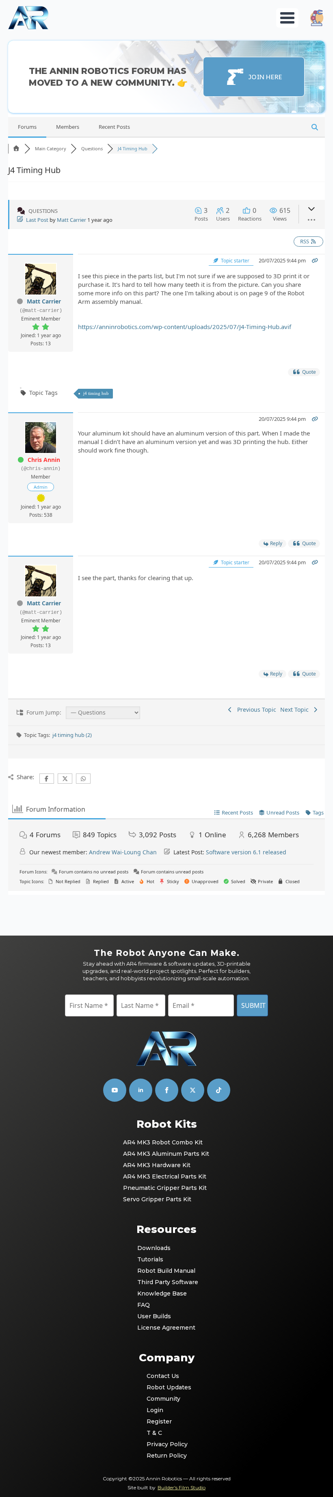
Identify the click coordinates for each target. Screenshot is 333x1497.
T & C (154, 1432)
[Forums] (16, 148)
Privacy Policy (167, 1444)
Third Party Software (167, 1282)
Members (67, 126)
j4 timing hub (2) (72, 735)
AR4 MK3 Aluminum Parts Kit (166, 1153)
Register (159, 1421)
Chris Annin (44, 460)
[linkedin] (140, 1090)
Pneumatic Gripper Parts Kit (165, 1188)
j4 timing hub (96, 393)
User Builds (154, 1316)
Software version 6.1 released (246, 852)
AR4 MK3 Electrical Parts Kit (164, 1176)
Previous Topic (255, 709)
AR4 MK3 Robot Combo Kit (163, 1142)
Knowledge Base (162, 1293)
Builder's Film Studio (181, 1487)
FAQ (143, 1305)
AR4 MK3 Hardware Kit (156, 1165)
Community (163, 1398)
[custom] (192, 1090)
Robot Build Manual (166, 1270)
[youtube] (114, 1090)
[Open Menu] (287, 18)
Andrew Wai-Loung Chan (123, 852)
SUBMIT (253, 1005)
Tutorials (150, 1259)
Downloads (154, 1248)
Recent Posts (114, 126)
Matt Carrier (71, 219)
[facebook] (166, 1090)
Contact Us (163, 1376)
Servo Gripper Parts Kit (157, 1199)
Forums (27, 126)
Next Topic (296, 709)
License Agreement (166, 1327)
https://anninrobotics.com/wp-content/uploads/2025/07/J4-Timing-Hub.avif (184, 327)
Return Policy (167, 1455)
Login (155, 1410)
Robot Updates (167, 1387)
